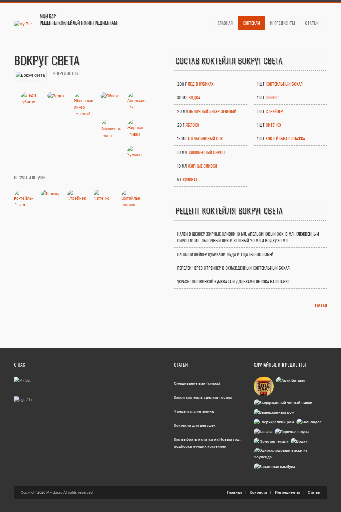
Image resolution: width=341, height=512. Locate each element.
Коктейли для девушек (194, 425)
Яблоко (192, 125)
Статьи (312, 23)
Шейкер (272, 97)
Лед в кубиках (200, 84)
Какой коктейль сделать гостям (203, 397)
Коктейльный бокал (284, 84)
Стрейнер (274, 111)
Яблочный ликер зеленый (212, 111)
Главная (225, 23)
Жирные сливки (202, 166)
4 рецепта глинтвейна (194, 411)
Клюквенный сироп (206, 152)
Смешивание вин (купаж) (197, 383)
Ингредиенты (282, 23)
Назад (321, 305)
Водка (194, 97)
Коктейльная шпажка (285, 138)
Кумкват (190, 179)
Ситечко (273, 125)
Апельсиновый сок (205, 138)
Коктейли (251, 23)
